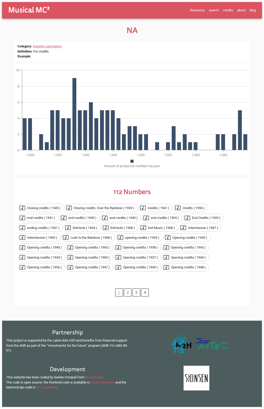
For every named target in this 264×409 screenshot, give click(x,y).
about (241, 10)
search (214, 10)
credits (228, 10)
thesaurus (197, 10)
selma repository (102, 382)
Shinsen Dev (94, 377)
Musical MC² (29, 10)
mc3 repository (46, 387)
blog (253, 10)
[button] (41, 208)
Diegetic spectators (47, 46)
